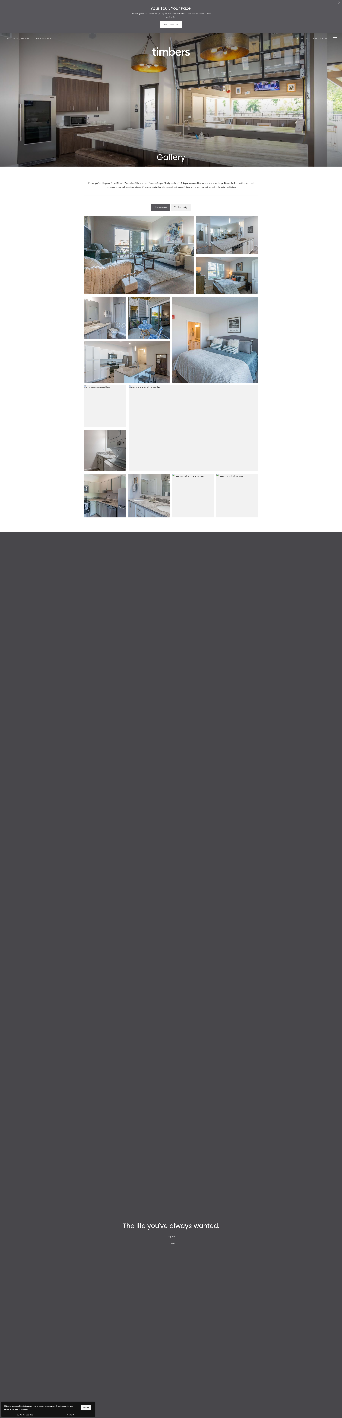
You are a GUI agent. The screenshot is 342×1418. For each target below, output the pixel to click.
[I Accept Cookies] (93, 1405)
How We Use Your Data (24, 1415)
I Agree (86, 1407)
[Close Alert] (339, 3)
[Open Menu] (335, 38)
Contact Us (71, 1415)
